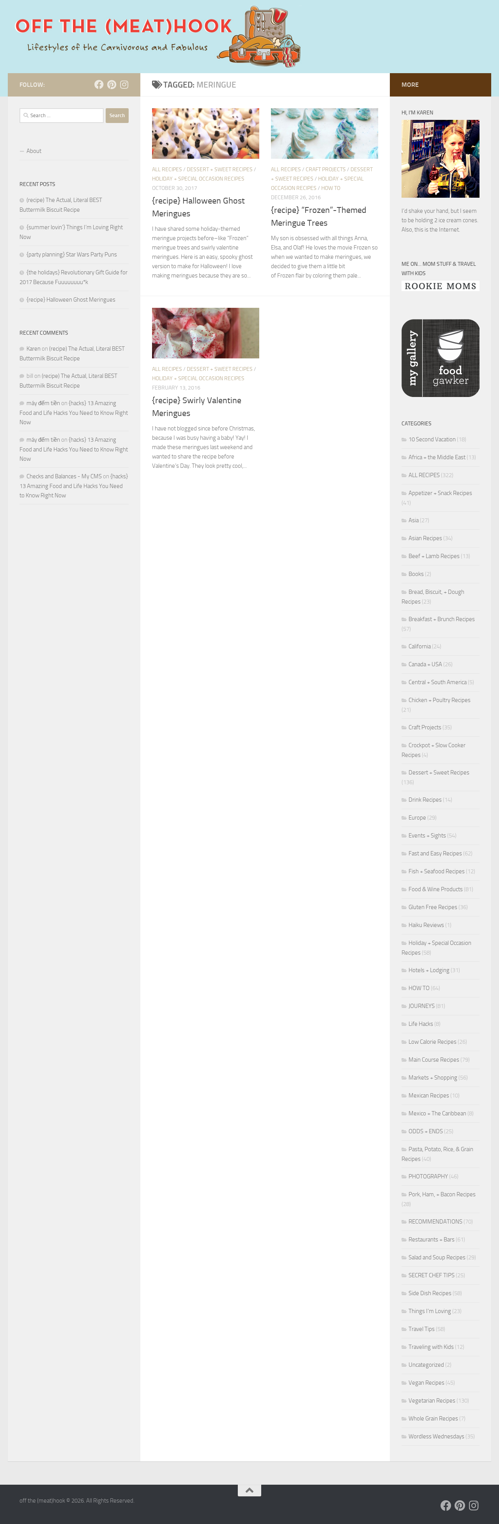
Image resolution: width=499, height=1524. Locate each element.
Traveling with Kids (431, 1346)
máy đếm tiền (43, 403)
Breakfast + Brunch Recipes (442, 619)
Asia (414, 520)
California (420, 646)
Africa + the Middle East (437, 457)
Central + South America (438, 682)
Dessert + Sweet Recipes (220, 169)
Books (416, 574)
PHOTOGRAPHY (428, 1176)
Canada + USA (425, 664)
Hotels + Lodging (429, 970)
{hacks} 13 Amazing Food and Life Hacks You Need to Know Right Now (73, 413)
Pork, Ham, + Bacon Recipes (442, 1194)
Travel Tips (422, 1329)
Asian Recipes (425, 538)
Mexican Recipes (429, 1095)
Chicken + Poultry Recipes (440, 700)
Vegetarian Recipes (432, 1400)
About (34, 151)
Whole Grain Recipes (433, 1418)
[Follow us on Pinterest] (111, 84)
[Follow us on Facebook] (99, 84)
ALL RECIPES (167, 169)
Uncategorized (426, 1364)
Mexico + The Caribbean (437, 1113)
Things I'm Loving (430, 1311)
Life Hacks (421, 1023)
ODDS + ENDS (426, 1131)
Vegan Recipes (426, 1382)
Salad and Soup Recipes (437, 1257)
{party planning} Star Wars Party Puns (72, 254)
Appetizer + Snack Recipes (440, 493)
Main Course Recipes (434, 1059)
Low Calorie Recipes (433, 1041)
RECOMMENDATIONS (435, 1221)
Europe (417, 817)
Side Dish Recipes (430, 1293)
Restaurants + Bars (432, 1239)
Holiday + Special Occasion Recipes (198, 179)
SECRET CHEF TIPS (432, 1275)
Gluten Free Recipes (433, 907)
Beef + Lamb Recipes (434, 556)
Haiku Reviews (426, 925)
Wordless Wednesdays (436, 1436)
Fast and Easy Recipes (435, 853)
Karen (34, 348)
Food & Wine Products (436, 889)
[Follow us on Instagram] (124, 84)
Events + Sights (427, 835)
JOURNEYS (422, 1006)
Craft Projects (326, 169)
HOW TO (330, 188)
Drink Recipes (425, 799)
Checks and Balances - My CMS (64, 476)
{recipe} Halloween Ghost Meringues (71, 299)
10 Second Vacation (432, 439)
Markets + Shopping (433, 1077)
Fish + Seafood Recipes (437, 871)
